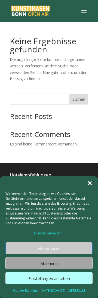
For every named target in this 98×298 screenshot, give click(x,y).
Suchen (78, 99)
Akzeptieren (49, 248)
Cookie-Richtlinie (26, 290)
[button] (90, 183)
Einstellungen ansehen (49, 278)
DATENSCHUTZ (53, 290)
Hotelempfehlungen (30, 175)
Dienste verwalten (48, 233)
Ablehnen (49, 263)
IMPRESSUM (76, 290)
